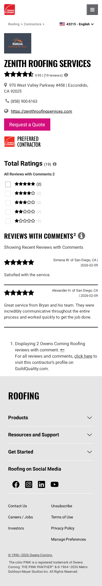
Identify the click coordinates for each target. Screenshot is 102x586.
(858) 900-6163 (24, 101)
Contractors (32, 24)
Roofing (14, 24)
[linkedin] (41, 484)
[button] (66, 75)
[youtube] (54, 484)
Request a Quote (27, 124)
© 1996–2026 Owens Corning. (30, 555)
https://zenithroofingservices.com (41, 111)
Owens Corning (9, 9)
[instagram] (28, 484)
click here (83, 356)
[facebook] (16, 484)
